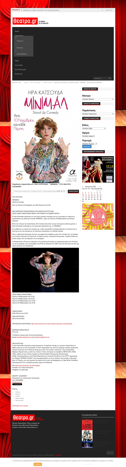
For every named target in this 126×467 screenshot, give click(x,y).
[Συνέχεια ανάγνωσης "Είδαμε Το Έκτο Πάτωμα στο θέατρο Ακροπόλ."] (87, 427)
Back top (109, 455)
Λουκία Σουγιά (26, 193)
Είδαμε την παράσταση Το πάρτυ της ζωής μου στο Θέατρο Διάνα (102, 446)
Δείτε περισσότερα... (36, 84)
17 (83, 199)
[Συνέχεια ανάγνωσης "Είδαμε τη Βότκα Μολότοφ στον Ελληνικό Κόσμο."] (87, 437)
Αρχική (26, 84)
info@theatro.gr (17, 384)
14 (94, 197)
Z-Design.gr (58, 457)
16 (100, 197)
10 (83, 197)
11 (86, 197)
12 (89, 197)
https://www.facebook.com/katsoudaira (27, 367)
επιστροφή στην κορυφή (20, 408)
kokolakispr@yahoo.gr (24, 339)
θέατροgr (17, 394)
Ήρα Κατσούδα (19, 402)
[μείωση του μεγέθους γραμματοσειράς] (57, 193)
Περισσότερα (88, 464)
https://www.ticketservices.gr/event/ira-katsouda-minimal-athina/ (51, 326)
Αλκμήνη (17, 398)
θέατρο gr (17, 396)
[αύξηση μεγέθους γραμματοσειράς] (59, 193)
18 (86, 199)
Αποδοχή (38, 464)
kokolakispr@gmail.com (41, 339)
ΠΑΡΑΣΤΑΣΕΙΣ (47, 84)
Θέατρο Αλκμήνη (19, 400)
